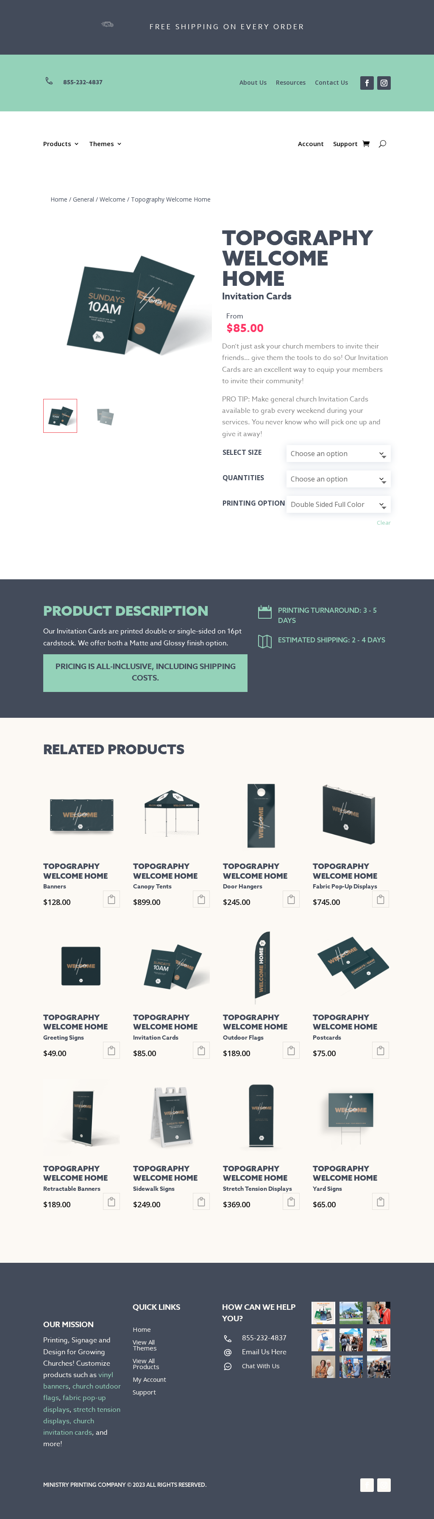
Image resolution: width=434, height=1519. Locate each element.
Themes (101, 144)
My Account (149, 1379)
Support (345, 144)
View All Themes (145, 1345)
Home (58, 199)
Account (311, 144)
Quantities (243, 477)
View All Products (146, 1364)
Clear (384, 522)
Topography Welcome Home (171, 199)
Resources (291, 83)
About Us (253, 83)
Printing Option (254, 503)
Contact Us (331, 83)
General (83, 199)
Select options (111, 899)
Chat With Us (261, 1365)
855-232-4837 (83, 82)
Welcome (112, 199)
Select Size (242, 452)
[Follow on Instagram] (384, 83)
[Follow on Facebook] (367, 83)
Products (57, 144)
